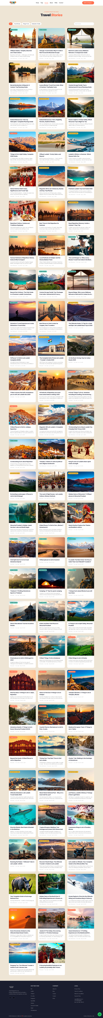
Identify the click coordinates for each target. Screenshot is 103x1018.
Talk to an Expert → (88, 2)
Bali (31, 989)
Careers (54, 993)
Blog (54, 991)
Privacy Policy (77, 989)
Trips (42, 3)
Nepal (32, 1008)
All (10, 23)
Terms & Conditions (78, 991)
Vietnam (32, 1003)
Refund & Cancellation (79, 993)
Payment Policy (77, 996)
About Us (54, 989)
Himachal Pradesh (34, 1005)
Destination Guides (36, 23)
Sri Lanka (32, 996)
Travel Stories (17, 23)
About (51, 3)
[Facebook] (14, 997)
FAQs (56, 3)
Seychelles (33, 1001)
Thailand (32, 993)
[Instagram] (10, 997)
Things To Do (26, 23)
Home (37, 3)
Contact (61, 3)
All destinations (34, 1010)
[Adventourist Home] (13, 3)
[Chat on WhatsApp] (100, 1014)
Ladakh (32, 991)
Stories (46, 3)
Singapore (33, 998)
